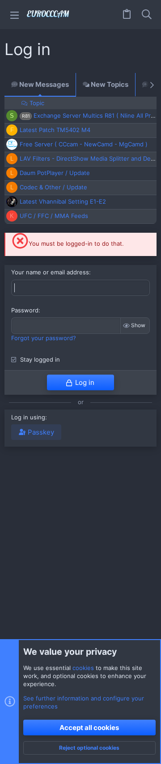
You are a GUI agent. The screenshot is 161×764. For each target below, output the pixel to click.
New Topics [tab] (108, 84)
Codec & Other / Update (53, 187)
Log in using (28, 417)
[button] (14, 14)
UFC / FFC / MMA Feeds (54, 215)
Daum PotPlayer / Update (55, 172)
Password (24, 310)
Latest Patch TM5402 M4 (55, 129)
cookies (83, 667)
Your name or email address (50, 272)
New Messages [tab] (43, 84)
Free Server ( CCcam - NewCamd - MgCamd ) (84, 144)
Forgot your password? (43, 337)
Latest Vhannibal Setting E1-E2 (63, 201)
